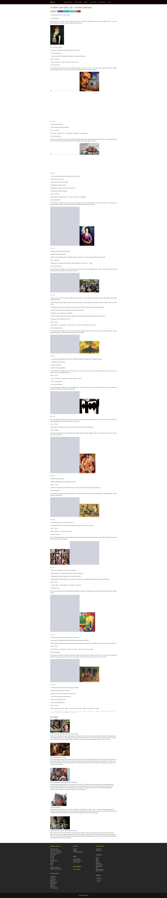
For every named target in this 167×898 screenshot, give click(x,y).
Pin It (79, 11)
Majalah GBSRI (99, 897)
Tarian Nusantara (54, 891)
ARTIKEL (86, 2)
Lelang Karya (99, 880)
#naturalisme (104, 742)
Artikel (97, 888)
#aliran (66, 742)
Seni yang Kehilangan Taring (58, 788)
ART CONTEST (93, 2)
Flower (51, 894)
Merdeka (52, 887)
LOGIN (109, 2)
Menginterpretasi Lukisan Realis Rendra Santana (63, 861)
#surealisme (74, 743)
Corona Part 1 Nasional (55, 881)
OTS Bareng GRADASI (77, 882)
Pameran (75, 881)
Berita (97, 890)
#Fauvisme (78, 742)
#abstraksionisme (58, 742)
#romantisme (65, 743)
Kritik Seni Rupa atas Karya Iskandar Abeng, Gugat (64, 765)
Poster (97, 891)
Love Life (52, 890)
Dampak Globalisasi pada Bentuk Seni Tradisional (63, 813)
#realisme (58, 743)
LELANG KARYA (102, 2)
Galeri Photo (98, 894)
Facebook (61, 11)
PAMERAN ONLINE (68, 2)
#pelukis (52, 743)
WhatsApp (73, 11)
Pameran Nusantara (77, 891)
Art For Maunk (53, 885)
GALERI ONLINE (77, 2)
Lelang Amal (98, 881)
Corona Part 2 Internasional (56, 882)
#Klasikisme (90, 742)
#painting (111, 742)
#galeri (84, 742)
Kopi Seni (75, 880)
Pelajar (51, 896)
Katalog (97, 893)
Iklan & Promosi (99, 896)
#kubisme (97, 742)
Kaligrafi (52, 893)
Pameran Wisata (76, 890)
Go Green (52, 888)
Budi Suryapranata (55, 838)
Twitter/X (67, 11)
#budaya (72, 742)
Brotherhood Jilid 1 (54, 880)
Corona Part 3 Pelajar (54, 884)
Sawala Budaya (76, 893)
